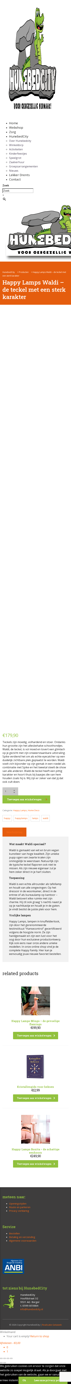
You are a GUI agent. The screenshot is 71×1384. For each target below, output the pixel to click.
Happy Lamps (20, 810)
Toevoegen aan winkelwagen (24, 799)
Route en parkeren (19, 1207)
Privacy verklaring (19, 1210)
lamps (35, 818)
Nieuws (13, 170)
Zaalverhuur (16, 162)
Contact (15, 179)
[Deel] (8, 1358)
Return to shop (39, 1336)
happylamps (21, 818)
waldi (45, 818)
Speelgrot (15, 158)
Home (13, 123)
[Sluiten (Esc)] (11, 1358)
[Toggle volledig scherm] (4, 1358)
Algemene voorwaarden (22, 1240)
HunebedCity (18, 136)
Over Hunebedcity (20, 141)
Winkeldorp (16, 145)
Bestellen (14, 1233)
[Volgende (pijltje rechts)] (4, 1362)
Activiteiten (16, 149)
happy (7, 818)
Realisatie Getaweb (52, 1324)
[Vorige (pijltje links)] (1, 1362)
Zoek (5, 185)
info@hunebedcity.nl (31, 1309)
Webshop (16, 127)
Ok (24, 1380)
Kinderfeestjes (18, 153)
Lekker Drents (19, 175)
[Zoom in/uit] (1, 1358)
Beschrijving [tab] (14, 832)
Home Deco (33, 810)
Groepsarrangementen (23, 166)
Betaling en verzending (22, 1237)
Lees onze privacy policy (49, 1380)
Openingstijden (17, 1203)
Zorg (12, 132)
